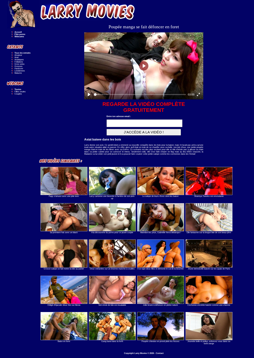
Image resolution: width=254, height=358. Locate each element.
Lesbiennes (20, 71)
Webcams (19, 36)
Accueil (18, 32)
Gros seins (20, 64)
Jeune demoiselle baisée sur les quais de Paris (209, 269)
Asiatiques (19, 59)
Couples (18, 94)
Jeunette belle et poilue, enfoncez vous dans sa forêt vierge (208, 342)
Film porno (20, 34)
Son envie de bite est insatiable (112, 305)
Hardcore (19, 68)
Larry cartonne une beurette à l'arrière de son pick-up (112, 197)
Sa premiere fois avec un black (64, 232)
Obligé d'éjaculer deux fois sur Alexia (63, 305)
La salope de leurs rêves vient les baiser (160, 196)
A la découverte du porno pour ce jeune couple (112, 232)
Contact (160, 353)
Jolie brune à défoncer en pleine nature (160, 305)
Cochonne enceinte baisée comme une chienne (208, 305)
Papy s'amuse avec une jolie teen (64, 196)
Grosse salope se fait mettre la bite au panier (64, 269)
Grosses (18, 66)
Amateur (18, 55)
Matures (18, 73)
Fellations (19, 62)
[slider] (140, 94)
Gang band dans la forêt (112, 341)
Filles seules (20, 91)
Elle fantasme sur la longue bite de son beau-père (209, 232)
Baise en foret (64, 341)
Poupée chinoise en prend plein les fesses (160, 341)
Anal (16, 57)
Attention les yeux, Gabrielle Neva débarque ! (160, 232)
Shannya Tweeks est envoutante (209, 196)
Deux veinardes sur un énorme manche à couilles (112, 269)
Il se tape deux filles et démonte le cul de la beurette (160, 269)
